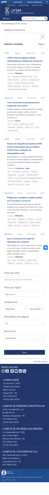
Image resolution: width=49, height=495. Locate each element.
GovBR (4, 2)
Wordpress (38, 477)
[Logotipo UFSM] (7, 10)
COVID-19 (34, 171)
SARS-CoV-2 (29, 127)
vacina (37, 127)
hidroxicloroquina (35, 222)
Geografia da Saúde (32, 175)
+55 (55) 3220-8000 (11, 399)
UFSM (7, 53)
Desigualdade (12, 175)
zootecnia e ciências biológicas (17, 89)
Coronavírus (20, 168)
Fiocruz (10, 83)
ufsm (27, 184)
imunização (11, 127)
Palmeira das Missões (14, 86)
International (24, 5)
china (14, 219)
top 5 (36, 263)
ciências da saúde (13, 80)
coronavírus (24, 80)
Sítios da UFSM (37, 5)
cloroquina (21, 219)
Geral (27, 168)
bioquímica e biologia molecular (22, 76)
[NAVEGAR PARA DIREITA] (47, 2)
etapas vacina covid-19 (27, 124)
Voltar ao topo (41, 361)
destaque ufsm (34, 80)
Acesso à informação (34, 2)
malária (10, 225)
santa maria (11, 184)
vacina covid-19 (12, 130)
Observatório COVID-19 (15, 181)
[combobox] (24, 279)
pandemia (20, 127)
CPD (13, 480)
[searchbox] (24, 279)
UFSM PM (35, 86)
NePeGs (10, 178)
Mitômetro (19, 216)
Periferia (34, 181)
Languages (11, 5)
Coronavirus (16, 171)
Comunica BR (17, 2)
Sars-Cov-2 (26, 86)
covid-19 (15, 124)
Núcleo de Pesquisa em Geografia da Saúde (28, 178)
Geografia (21, 175)
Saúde (17, 120)
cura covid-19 (12, 222)
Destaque (18, 73)
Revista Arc (9, 98)
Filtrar (24, 352)
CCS (35, 76)
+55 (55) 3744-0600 (11, 422)
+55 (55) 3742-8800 (10, 445)
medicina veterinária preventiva (24, 83)
